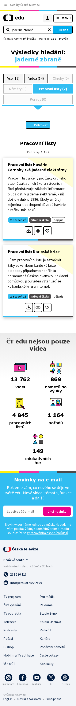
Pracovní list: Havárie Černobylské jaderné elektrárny (37, 167)
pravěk (63, 38)
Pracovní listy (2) (53, 88)
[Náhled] (38, 230)
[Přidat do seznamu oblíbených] (47, 230)
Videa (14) (36, 78)
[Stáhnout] (29, 230)
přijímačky (29, 38)
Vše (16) (13, 78)
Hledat (62, 30)
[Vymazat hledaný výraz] (49, 30)
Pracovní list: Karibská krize (34, 251)
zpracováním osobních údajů (47, 533)
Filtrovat (41, 125)
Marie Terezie (47, 38)
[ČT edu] (13, 19)
